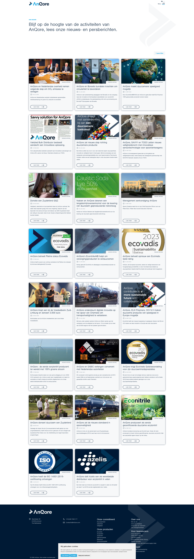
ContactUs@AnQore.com (73, 522)
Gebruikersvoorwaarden (138, 551)
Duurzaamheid (101, 522)
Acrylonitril (100, 534)
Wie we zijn (134, 522)
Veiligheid (100, 526)
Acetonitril (100, 535)
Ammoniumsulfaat (102, 541)
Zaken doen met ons (137, 535)
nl (162, 1)
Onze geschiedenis (136, 524)
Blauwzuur (100, 539)
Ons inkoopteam (135, 537)
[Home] (39, 4)
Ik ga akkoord (65, 555)
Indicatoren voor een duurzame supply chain (143, 543)
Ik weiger (73, 555)
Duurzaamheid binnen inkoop (139, 539)
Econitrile (99, 532)
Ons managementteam (137, 527)
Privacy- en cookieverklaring (139, 549)
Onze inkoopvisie (136, 534)
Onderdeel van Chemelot (138, 526)
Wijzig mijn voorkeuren (84, 555)
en (164, 1)
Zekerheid (100, 524)
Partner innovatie (136, 541)
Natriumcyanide (101, 537)
